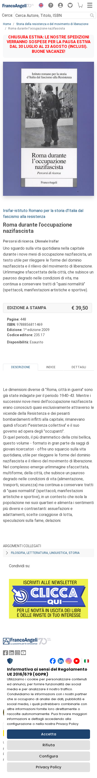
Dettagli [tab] (79, 367)
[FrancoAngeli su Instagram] (17, 654)
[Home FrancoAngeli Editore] (18, 6)
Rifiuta (49, 745)
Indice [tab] (50, 367)
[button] (40, 5)
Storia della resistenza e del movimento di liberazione (52, 24)
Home (7, 24)
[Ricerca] (92, 15)
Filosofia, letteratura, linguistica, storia (45, 553)
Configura (48, 756)
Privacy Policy (48, 767)
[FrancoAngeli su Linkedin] (11, 654)
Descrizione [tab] (20, 367)
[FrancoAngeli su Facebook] (5, 654)
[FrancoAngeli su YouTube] (23, 654)
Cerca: (7, 15)
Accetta (48, 734)
